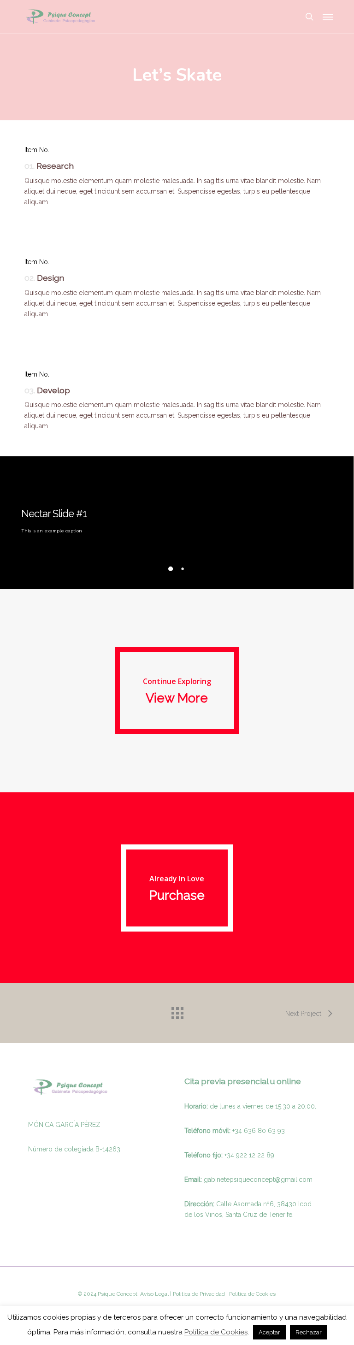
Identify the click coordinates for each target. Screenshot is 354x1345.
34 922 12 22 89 (250, 1155)
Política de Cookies (216, 1332)
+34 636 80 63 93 (258, 1130)
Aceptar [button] (269, 1332)
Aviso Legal (154, 1294)
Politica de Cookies (252, 1294)
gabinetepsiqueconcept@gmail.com (258, 1179)
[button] (328, 16)
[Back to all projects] (177, 1011)
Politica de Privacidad (198, 1294)
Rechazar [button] (308, 1332)
